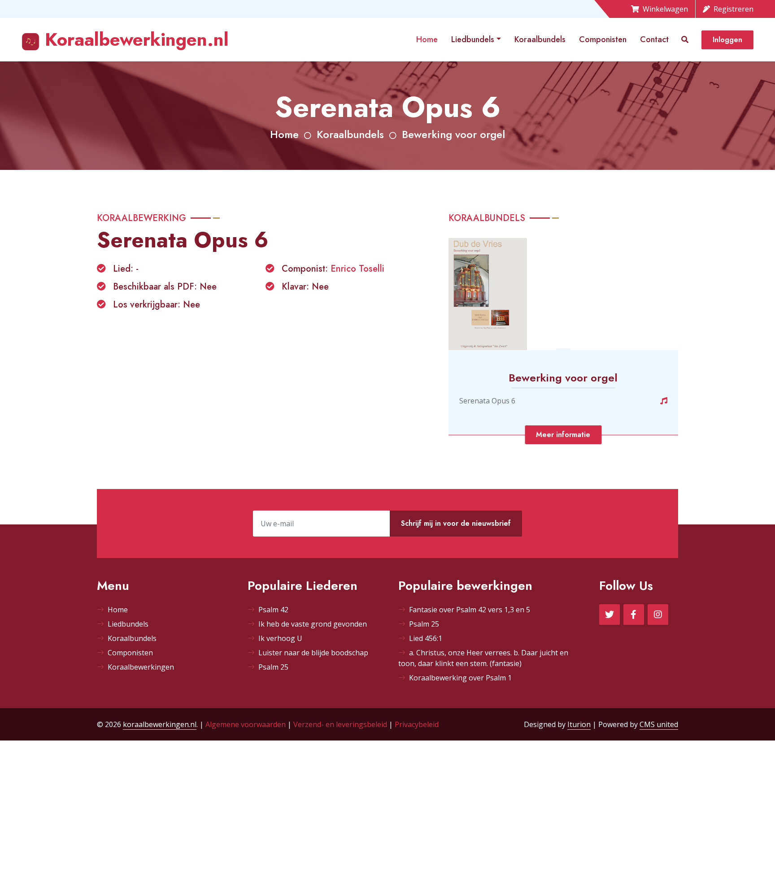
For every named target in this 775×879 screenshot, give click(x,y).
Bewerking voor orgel (453, 134)
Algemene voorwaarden (245, 724)
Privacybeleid (417, 724)
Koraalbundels (540, 39)
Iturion (579, 724)
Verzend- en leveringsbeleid (340, 724)
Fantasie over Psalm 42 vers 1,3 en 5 (469, 610)
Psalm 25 (273, 667)
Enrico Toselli (357, 268)
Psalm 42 (273, 610)
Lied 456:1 (425, 638)
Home (427, 39)
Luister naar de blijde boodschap (313, 653)
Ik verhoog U (280, 638)
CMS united (659, 724)
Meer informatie (563, 434)
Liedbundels (472, 39)
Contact (654, 39)
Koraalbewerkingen (141, 667)
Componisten (603, 39)
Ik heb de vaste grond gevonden (312, 624)
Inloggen (727, 40)
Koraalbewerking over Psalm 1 (460, 678)
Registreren (733, 9)
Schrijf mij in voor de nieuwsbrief (456, 523)
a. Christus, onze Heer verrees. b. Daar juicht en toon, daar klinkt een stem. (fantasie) (483, 658)
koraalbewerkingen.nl (159, 724)
